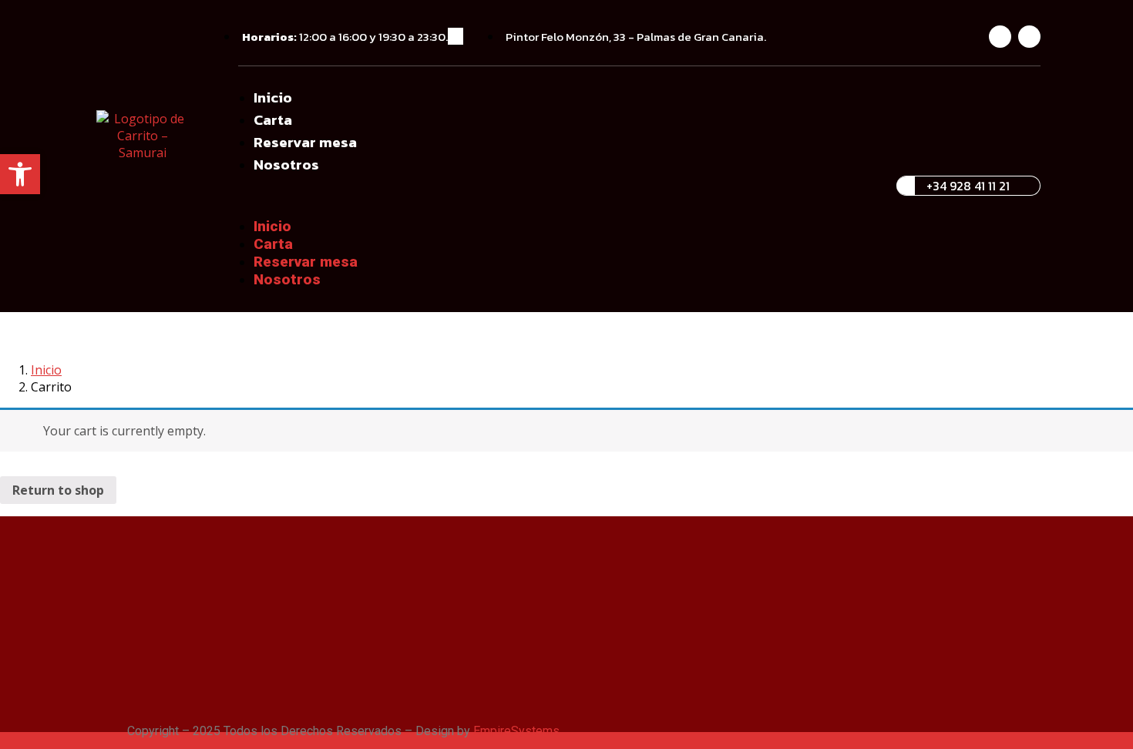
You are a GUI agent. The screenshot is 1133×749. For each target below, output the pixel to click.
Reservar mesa (305, 142)
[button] (559, 196)
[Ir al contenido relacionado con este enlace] (4, 741)
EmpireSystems (516, 731)
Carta (273, 120)
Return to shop (58, 490)
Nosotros (286, 164)
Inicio (273, 97)
